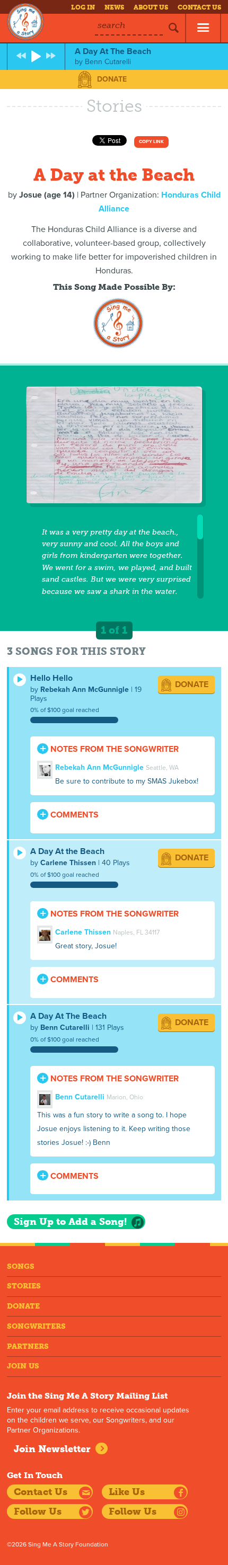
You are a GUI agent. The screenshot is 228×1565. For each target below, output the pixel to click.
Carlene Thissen (68, 862)
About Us (151, 7)
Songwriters (36, 1326)
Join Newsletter (52, 1449)
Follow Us (38, 1511)
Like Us (127, 1492)
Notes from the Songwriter (113, 749)
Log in (83, 7)
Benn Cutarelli (65, 1027)
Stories (24, 1286)
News (114, 7)
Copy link (151, 142)
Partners (28, 1346)
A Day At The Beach (68, 1016)
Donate (112, 79)
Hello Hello (51, 678)
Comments (73, 815)
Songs (20, 1266)
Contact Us (199, 7)
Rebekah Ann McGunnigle (84, 689)
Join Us (23, 1366)
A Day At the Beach (67, 851)
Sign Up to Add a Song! (70, 1222)
